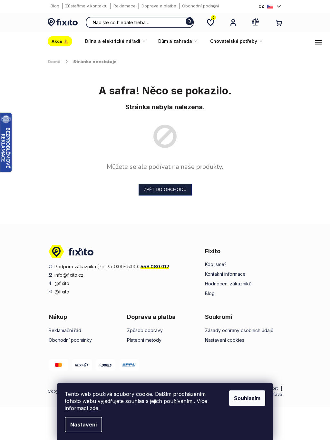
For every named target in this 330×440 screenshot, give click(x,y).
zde (94, 408)
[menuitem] (63, 41)
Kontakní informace (225, 274)
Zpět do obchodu (165, 190)
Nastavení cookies (224, 340)
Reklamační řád (65, 330)
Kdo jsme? (216, 264)
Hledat (189, 21)
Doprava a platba (158, 5)
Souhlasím (247, 398)
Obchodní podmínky (202, 5)
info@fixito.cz (68, 275)
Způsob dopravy (145, 330)
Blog (55, 5)
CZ (261, 6)
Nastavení (83, 424)
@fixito (61, 283)
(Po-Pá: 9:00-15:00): (111, 266)
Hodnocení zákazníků (228, 283)
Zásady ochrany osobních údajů (239, 330)
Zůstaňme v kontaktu (86, 5)
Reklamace (124, 5)
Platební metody (144, 340)
